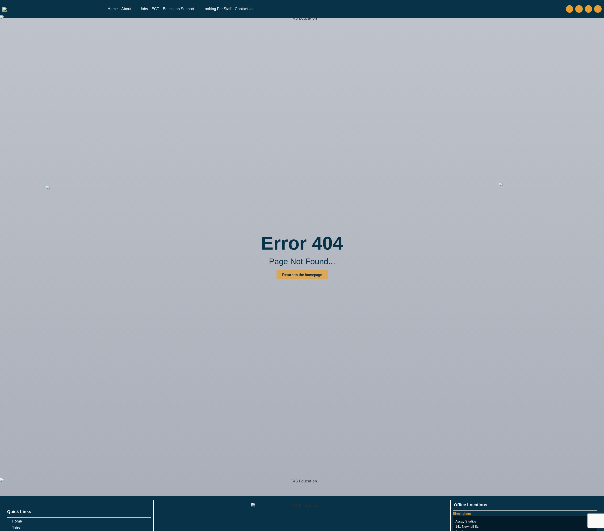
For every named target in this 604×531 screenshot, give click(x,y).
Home (113, 9)
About (126, 9)
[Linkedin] (598, 9)
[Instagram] (579, 9)
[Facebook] (569, 9)
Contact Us (244, 9)
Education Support (178, 9)
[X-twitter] (588, 9)
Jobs (144, 9)
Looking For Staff (217, 9)
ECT (155, 9)
